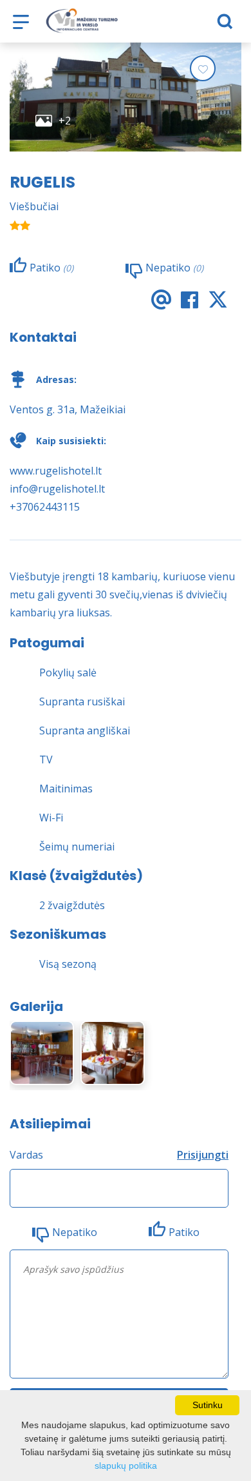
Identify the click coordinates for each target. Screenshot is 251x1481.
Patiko (184, 1232)
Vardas (26, 1155)
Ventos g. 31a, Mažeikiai (68, 409)
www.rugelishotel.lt (56, 471)
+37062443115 (45, 507)
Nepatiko (74, 1232)
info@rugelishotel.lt (57, 489)
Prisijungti (202, 1155)
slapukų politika (126, 1465)
